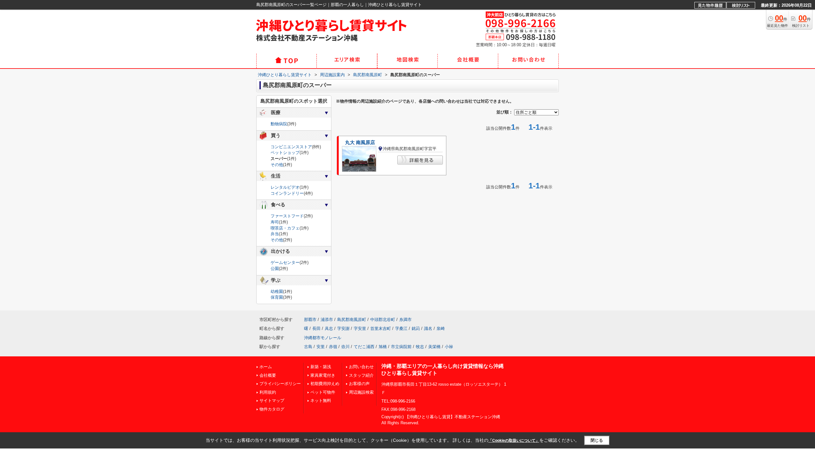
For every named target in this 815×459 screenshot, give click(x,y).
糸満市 (405, 319)
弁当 (275, 233)
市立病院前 (401, 346)
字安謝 (343, 328)
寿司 (275, 222)
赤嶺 (333, 346)
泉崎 (440, 328)
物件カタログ (271, 409)
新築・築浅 (320, 366)
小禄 (449, 346)
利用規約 (267, 392)
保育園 (277, 297)
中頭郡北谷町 (382, 319)
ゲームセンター (285, 262)
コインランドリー (287, 193)
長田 (316, 328)
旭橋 (383, 346)
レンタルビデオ (285, 187)
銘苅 (416, 328)
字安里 (360, 328)
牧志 (420, 346)
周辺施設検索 (361, 392)
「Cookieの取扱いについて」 (513, 440)
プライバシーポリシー (280, 383)
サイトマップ (271, 400)
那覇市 (310, 319)
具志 (329, 328)
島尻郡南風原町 (351, 319)
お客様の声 (359, 383)
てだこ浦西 (364, 346)
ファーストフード (287, 216)
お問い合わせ (361, 366)
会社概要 (267, 375)
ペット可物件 (322, 392)
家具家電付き (322, 375)
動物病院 (279, 123)
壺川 (345, 346)
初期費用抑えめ (324, 383)
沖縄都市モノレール (322, 337)
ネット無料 (320, 400)
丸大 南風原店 (360, 142)
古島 (308, 346)
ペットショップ (285, 152)
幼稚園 (277, 291)
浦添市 (327, 319)
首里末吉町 (380, 328)
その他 (277, 164)
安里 (320, 346)
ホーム (265, 366)
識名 (428, 328)
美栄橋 (434, 346)
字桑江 (401, 328)
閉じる (597, 440)
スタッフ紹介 (361, 375)
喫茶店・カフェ (285, 228)
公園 (275, 268)
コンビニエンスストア (291, 146)
